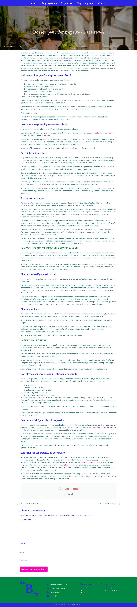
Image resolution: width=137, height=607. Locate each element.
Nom (22, 544)
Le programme (50, 3)
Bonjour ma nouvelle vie (92, 462)
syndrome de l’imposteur (102, 428)
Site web (23, 560)
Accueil (34, 3)
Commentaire (26, 519)
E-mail (23, 552)
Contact (102, 3)
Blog (79, 3)
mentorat (46, 135)
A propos (90, 3)
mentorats (62, 465)
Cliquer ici (68, 494)
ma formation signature (104, 133)
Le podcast (67, 3)
